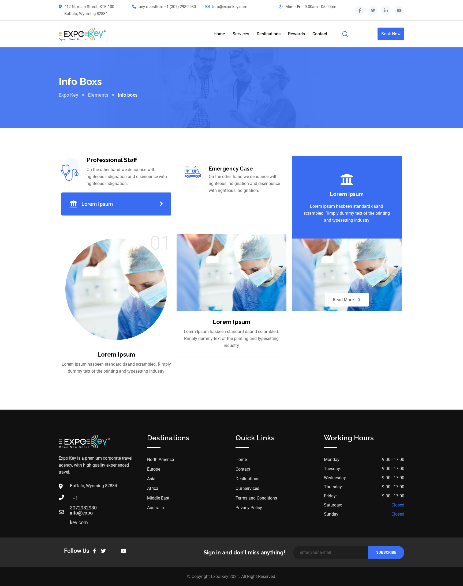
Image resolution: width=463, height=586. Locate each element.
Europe (153, 469)
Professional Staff (112, 159)
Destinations (269, 33)
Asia (151, 478)
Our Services (247, 488)
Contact (319, 33)
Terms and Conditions (256, 498)
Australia (155, 507)
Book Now (391, 33)
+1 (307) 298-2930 (180, 6)
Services (241, 33)
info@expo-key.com (229, 6)
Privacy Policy (249, 507)
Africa (152, 488)
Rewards (296, 33)
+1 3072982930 (75, 499)
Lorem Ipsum (97, 204)
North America (160, 459)
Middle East (158, 498)
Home (219, 33)
